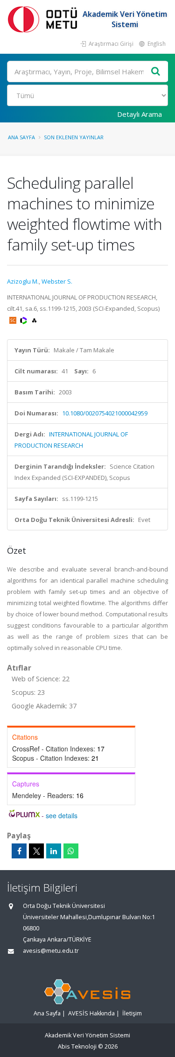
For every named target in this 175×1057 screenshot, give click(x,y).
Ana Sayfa (21, 137)
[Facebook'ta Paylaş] (19, 850)
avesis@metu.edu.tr (51, 951)
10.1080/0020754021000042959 (104, 413)
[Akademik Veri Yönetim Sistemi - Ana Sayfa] (44, 19)
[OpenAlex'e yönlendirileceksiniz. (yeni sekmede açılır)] (34, 319)
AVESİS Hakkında (91, 1013)
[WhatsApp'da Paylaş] (70, 850)
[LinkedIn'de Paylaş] (53, 850)
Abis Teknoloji (77, 1046)
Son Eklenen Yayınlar (74, 137)
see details (61, 815)
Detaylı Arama (139, 114)
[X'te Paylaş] (36, 850)
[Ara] (156, 71)
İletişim (132, 1013)
